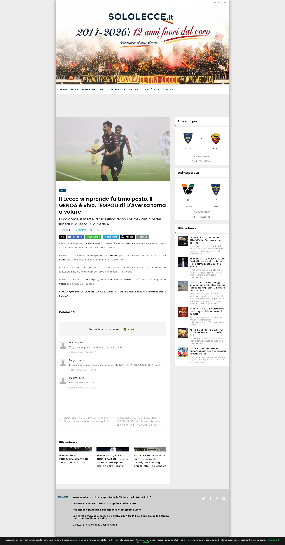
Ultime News (187, 228)
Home (63, 89)
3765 (140, 453)
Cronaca (135, 89)
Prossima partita (190, 121)
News (62, 191)
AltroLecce (118, 89)
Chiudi (146, 541)
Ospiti (103, 89)
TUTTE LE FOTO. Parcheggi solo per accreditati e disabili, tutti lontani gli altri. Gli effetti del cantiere (150, 461)
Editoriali (88, 89)
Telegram (112, 236)
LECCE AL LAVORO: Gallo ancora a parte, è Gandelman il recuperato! (208, 351)
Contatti (169, 89)
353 (65, 453)
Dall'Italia (152, 89)
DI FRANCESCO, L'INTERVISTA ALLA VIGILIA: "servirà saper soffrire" (74, 459)
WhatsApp (94, 236)
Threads (129, 236)
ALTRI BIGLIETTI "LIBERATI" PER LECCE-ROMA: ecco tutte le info (206, 332)
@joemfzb (82, 230)
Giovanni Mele (67, 230)
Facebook (77, 236)
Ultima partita (188, 173)
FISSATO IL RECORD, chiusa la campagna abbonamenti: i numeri (207, 311)
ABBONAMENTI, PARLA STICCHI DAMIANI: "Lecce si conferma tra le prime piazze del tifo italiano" (112, 461)
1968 (102, 453)
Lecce (74, 89)
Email (144, 236)
